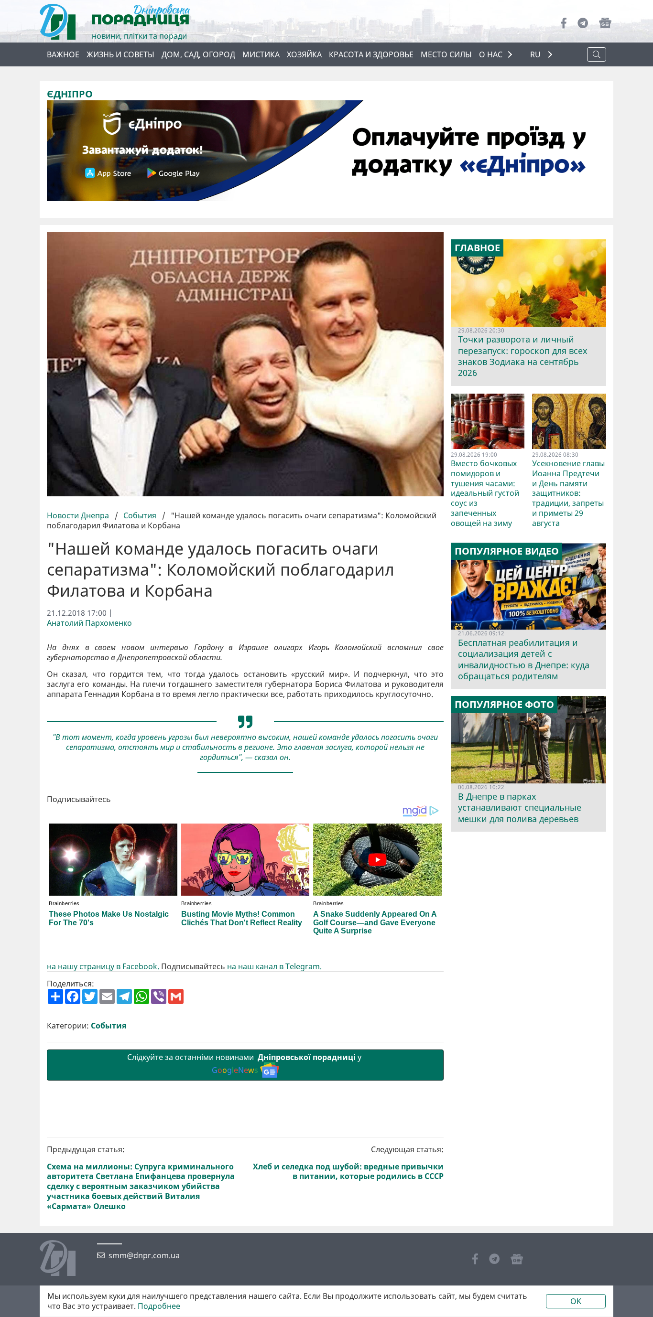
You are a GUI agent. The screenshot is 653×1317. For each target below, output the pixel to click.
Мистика (261, 54)
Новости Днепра (79, 515)
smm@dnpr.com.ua (144, 1256)
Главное (477, 248)
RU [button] (536, 55)
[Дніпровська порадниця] (65, 1259)
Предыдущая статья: (141, 1178)
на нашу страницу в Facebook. (103, 967)
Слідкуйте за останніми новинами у (245, 1063)
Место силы (446, 54)
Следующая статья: (348, 1163)
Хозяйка (304, 54)
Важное (63, 54)
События (139, 515)
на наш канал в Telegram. (274, 967)
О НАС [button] (490, 54)
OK (575, 1301)
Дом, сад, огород (198, 54)
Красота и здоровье (371, 54)
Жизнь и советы (120, 54)
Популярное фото (504, 704)
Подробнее (159, 1306)
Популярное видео (507, 551)
